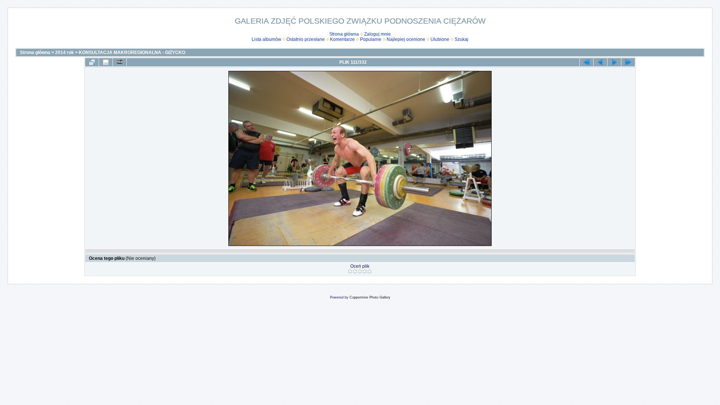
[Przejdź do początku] (586, 62)
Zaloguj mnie (377, 34)
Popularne (370, 39)
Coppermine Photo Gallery (370, 297)
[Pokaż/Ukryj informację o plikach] (105, 62)
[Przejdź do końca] (628, 62)
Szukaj (461, 39)
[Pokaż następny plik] (614, 62)
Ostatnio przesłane (305, 39)
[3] (359, 271)
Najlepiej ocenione (406, 39)
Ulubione (439, 39)
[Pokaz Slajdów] (119, 62)
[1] (350, 271)
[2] (354, 271)
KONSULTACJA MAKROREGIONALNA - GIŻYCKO (132, 52)
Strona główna (344, 34)
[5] (369, 271)
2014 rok (64, 52)
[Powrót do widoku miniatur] (92, 62)
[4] (364, 271)
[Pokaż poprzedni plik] (600, 62)
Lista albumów (266, 39)
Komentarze (342, 39)
